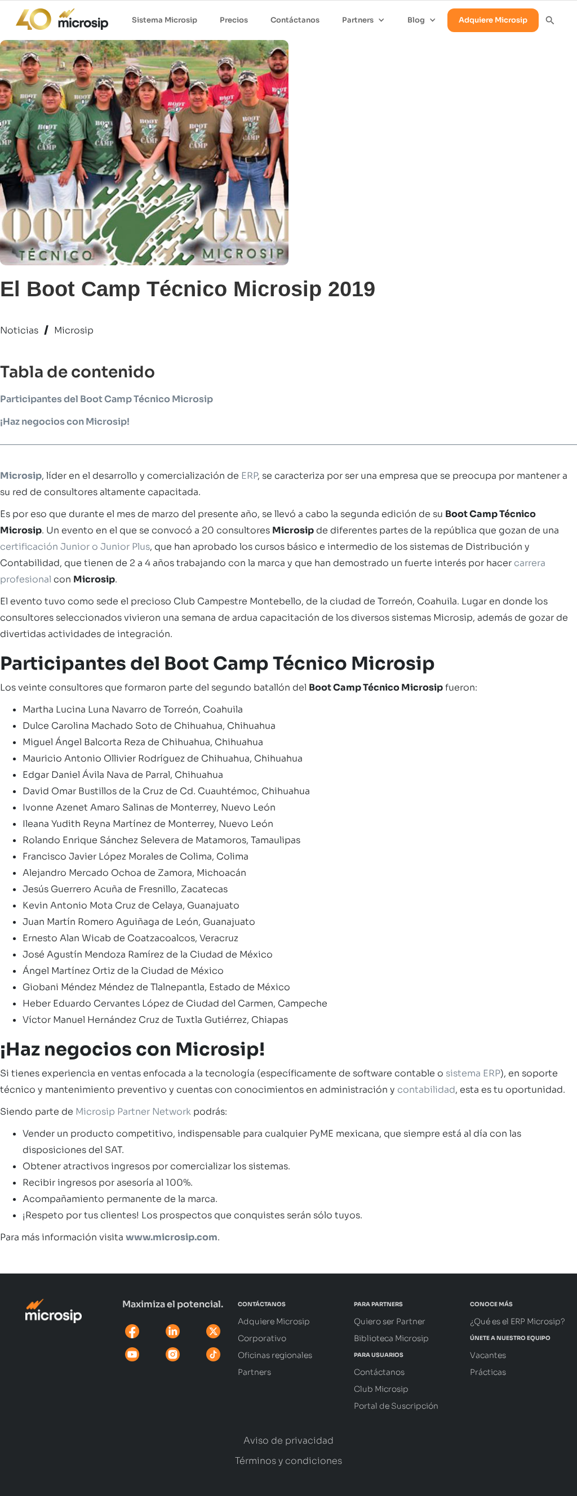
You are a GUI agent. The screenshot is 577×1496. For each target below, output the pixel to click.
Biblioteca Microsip (391, 1338)
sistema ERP (473, 1073)
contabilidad (426, 1090)
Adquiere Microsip (493, 20)
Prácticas (488, 1372)
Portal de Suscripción (396, 1406)
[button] (363, 20)
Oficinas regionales (275, 1355)
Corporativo (262, 1338)
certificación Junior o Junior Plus (75, 547)
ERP (249, 476)
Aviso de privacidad (288, 1440)
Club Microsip (381, 1389)
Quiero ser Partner (389, 1321)
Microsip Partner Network (133, 1111)
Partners (254, 1372)
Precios (234, 20)
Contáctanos (294, 20)
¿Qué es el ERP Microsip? (517, 1321)
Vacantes (488, 1355)
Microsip (74, 330)
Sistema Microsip (164, 20)
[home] (56, 16)
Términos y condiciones (288, 1461)
